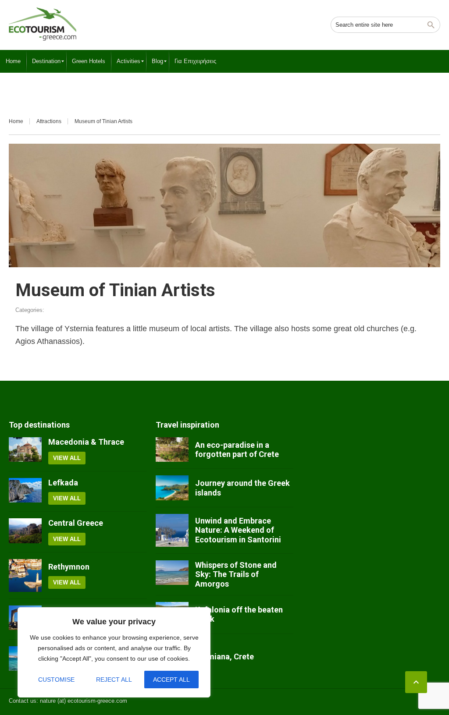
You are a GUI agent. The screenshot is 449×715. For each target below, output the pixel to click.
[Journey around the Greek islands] (172, 487)
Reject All (114, 679)
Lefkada (63, 482)
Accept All (171, 679)
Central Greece (75, 522)
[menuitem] (13, 61)
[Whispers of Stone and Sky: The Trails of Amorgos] (172, 574)
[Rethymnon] (25, 575)
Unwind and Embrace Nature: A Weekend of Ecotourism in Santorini (238, 530)
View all (67, 458)
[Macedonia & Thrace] (25, 450)
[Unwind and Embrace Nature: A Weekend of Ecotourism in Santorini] (172, 530)
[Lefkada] (25, 491)
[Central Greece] (25, 531)
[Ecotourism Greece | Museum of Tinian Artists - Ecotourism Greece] (42, 24)
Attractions (48, 121)
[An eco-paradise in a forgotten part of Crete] (172, 449)
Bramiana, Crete (224, 656)
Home (16, 121)
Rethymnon (68, 566)
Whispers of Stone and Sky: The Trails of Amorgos (236, 574)
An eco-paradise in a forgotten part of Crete (237, 449)
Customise (56, 679)
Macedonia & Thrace (86, 441)
